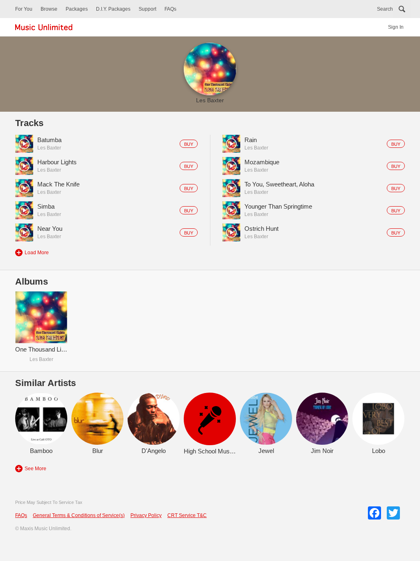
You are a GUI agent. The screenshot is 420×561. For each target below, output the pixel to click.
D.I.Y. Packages (113, 9)
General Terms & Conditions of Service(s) (79, 515)
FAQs (170, 9)
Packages (77, 9)
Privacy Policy (146, 515)
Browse (49, 9)
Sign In (396, 27)
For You (23, 9)
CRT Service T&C (187, 515)
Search (385, 9)
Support (147, 9)
